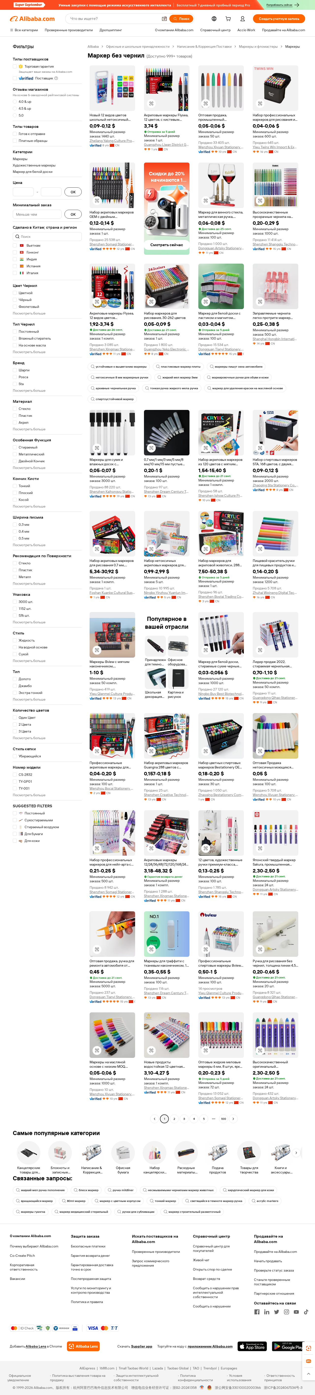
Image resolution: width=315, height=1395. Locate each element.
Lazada (157, 1368)
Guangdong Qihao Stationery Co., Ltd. (275, 698)
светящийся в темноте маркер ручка (216, 1201)
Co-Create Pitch (22, 1256)
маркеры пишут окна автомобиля (238, 366)
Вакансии (17, 1279)
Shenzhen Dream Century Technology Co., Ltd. (166, 492)
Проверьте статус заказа (274, 1270)
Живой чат (201, 1260)
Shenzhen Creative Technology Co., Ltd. (166, 795)
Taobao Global (178, 1368)
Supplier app (141, 1346)
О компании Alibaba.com (30, 1236)
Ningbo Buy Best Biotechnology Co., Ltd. (221, 694)
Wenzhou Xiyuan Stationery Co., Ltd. (221, 147)
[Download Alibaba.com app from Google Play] (288, 1346)
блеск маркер (88, 1190)
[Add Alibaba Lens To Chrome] (83, 1346)
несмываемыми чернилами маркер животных (181, 1190)
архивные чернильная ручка (116, 388)
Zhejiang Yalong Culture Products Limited (112, 141)
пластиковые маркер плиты (181, 366)
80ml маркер (76, 1201)
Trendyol (210, 1368)
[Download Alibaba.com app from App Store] (252, 1346)
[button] (164, 19)
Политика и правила (87, 1302)
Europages (229, 1368)
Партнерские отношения (274, 1293)
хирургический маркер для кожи (251, 1190)
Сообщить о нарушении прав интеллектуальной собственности (216, 1292)
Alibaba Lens (36, 1346)
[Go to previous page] (154, 1118)
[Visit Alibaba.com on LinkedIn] (267, 1312)
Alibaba (93, 46)
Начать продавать (268, 1261)
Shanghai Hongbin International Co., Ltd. (275, 339)
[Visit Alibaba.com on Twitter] (277, 1312)
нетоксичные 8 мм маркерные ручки (122, 377)
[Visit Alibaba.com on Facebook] (257, 1312)
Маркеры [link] (292, 46)
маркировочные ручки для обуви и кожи (240, 377)
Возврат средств (206, 1279)
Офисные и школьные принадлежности (138, 46)
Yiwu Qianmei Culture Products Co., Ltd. (112, 694)
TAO (196, 1368)
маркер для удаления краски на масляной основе (247, 388)
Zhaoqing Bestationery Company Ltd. (221, 795)
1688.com (106, 1368)
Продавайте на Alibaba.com (275, 1252)
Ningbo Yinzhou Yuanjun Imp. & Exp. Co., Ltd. (166, 593)
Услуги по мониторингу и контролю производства (91, 1290)
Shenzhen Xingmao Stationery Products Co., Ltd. (112, 349)
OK (73, 192)
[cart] (229, 19)
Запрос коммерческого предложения (150, 1263)
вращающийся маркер (37, 1201)
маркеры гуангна (33, 1212)
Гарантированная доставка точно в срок (92, 1267)
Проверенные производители (156, 1252)
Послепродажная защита (91, 1279)
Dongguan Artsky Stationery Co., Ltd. (221, 248)
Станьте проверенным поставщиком (272, 1282)
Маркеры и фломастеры (258, 46)
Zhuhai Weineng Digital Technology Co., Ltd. (275, 593)
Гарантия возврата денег (90, 1256)
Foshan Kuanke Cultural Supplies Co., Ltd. (112, 593)
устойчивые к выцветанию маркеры (121, 366)
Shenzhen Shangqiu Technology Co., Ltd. (275, 244)
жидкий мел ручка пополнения (42, 1190)
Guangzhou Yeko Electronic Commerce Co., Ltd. (166, 349)
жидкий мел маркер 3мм (180, 377)
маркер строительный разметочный (194, 1212)
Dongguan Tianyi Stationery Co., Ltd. (221, 349)
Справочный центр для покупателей (211, 1248)
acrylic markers (267, 1201)
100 (223, 1119)
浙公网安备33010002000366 (238, 1388)
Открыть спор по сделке (212, 1269)
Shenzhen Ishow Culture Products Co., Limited (221, 495)
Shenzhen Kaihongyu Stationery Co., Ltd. (112, 492)
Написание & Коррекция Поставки (204, 46)
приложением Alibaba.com (210, 1346)
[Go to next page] (233, 1118)
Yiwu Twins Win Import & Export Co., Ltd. (275, 147)
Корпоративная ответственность (24, 1267)
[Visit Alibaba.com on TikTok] (306, 1312)
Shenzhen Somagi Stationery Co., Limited (112, 244)
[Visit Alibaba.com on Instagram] (286, 1312)
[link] (308, 1348)
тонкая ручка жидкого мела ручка (174, 388)
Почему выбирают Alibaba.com (34, 1246)
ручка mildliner (123, 1190)
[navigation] (47, 583)
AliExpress (87, 1368)
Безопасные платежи (88, 1246)
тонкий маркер (165, 1201)
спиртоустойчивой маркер (115, 399)
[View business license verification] (202, 1387)
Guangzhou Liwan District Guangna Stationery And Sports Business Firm (166, 145)
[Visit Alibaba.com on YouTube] (296, 1312)
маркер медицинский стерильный (84, 1212)
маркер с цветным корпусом (120, 1201)
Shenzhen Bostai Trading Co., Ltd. (221, 597)
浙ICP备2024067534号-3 (283, 1388)
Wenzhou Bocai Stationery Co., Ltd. (112, 788)
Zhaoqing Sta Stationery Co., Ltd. (275, 485)
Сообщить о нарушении (212, 1306)
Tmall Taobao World (133, 1368)
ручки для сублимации (138, 1212)
